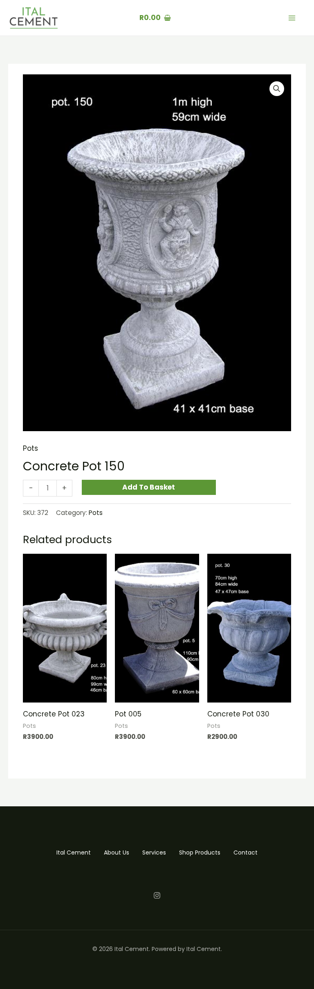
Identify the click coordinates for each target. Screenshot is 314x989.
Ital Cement (73, 852)
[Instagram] (157, 895)
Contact (245, 852)
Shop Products (199, 852)
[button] (276, 88)
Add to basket (148, 487)
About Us (116, 852)
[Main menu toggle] (292, 18)
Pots (30, 448)
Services (154, 852)
